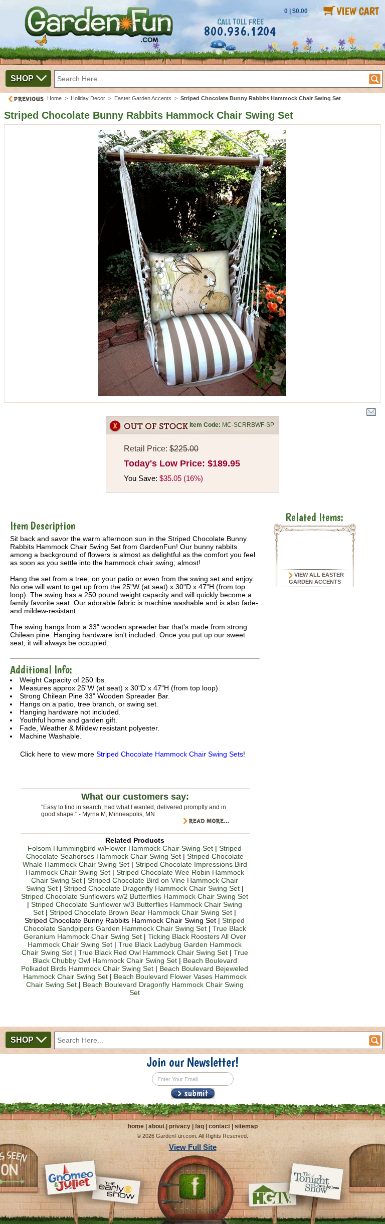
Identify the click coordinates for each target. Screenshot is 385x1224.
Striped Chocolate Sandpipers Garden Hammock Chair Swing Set (134, 924)
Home (54, 98)
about (156, 1126)
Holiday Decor (88, 98)
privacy (179, 1126)
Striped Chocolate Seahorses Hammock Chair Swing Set (134, 852)
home (136, 1126)
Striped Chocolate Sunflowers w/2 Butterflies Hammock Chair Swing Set (134, 896)
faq (199, 1126)
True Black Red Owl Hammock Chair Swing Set (153, 952)
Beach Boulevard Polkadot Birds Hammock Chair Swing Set (129, 964)
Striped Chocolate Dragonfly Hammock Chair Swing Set (152, 888)
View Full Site (193, 1147)
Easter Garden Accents (142, 98)
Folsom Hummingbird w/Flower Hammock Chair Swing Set (120, 848)
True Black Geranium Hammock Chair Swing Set (135, 932)
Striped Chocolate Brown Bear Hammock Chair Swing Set (141, 912)
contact (219, 1126)
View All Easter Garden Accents (316, 578)
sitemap (246, 1126)
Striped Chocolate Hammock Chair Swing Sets (169, 754)
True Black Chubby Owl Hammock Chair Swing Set (140, 956)
